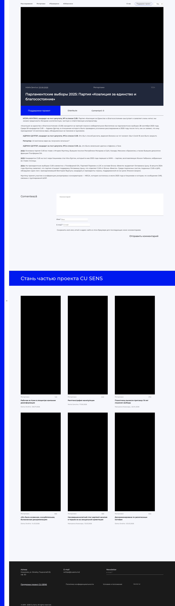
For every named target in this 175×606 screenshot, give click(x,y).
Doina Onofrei (26, 407)
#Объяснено (12, 251)
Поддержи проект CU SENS (34, 584)
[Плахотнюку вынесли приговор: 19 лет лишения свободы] (135, 345)
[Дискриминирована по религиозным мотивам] (135, 462)
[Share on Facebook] (78, 110)
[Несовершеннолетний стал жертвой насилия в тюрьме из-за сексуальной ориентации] (88, 462)
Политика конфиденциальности (80, 584)
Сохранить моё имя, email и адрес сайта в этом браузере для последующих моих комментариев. (99, 230)
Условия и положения (112, 584)
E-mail (59, 225)
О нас (129, 4)
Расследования (14, 231)
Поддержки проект (39, 110)
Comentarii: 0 (98, 111)
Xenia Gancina (73, 404)
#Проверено (13, 244)
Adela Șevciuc (31, 87)
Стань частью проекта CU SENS (62, 278)
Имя (58, 219)
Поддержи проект (143, 4)
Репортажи (12, 238)
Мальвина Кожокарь (123, 407)
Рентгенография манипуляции (81, 400)
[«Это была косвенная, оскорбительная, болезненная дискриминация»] (41, 462)
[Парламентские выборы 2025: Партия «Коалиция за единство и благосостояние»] (92, 56)
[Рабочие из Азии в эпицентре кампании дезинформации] (41, 345)
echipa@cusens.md (72, 572)
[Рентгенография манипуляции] (88, 345)
